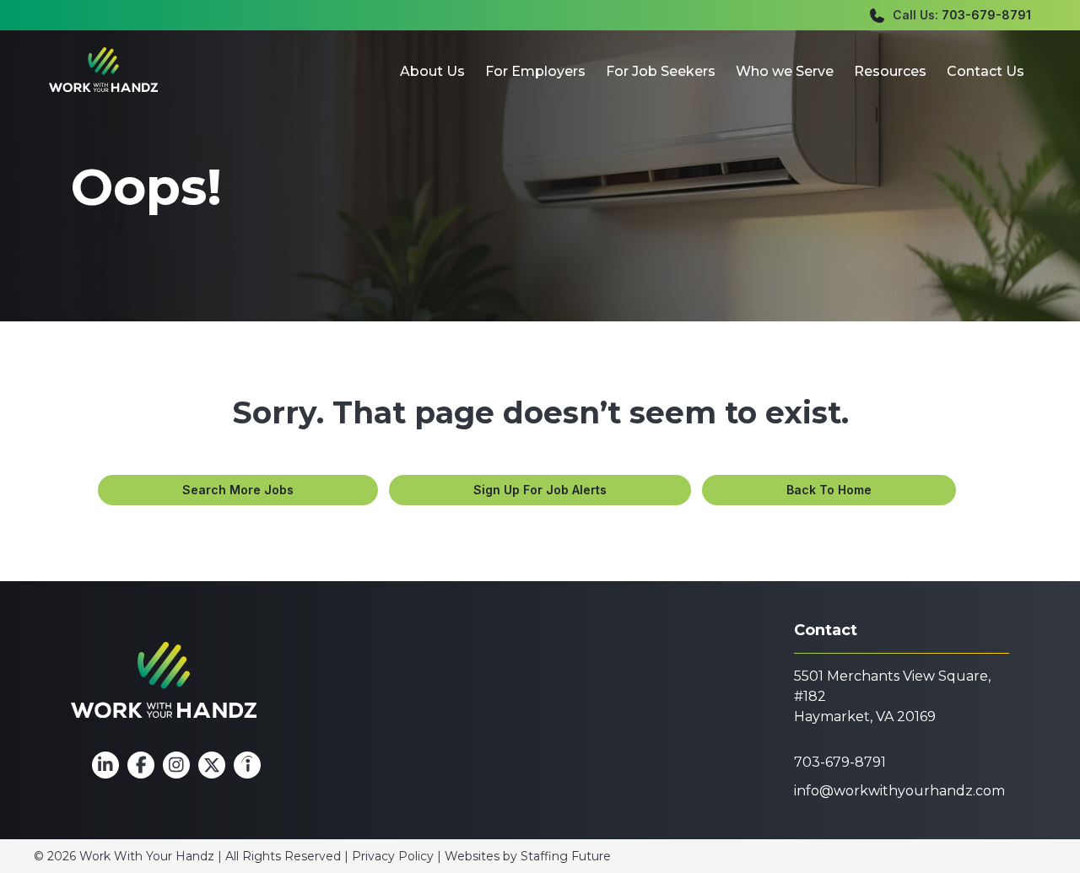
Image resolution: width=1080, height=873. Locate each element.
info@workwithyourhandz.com (899, 791)
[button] (238, 490)
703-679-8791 (986, 15)
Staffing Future (566, 856)
